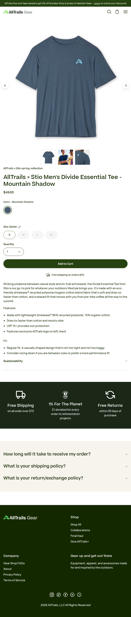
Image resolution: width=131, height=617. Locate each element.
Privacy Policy (12, 574)
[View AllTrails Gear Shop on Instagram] (52, 595)
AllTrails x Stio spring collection (23, 168)
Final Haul (77, 536)
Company (11, 556)
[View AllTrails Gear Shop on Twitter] (79, 595)
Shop (75, 517)
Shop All (76, 524)
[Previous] (5, 85)
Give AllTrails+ (80, 541)
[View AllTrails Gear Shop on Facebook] (65, 595)
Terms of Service (14, 580)
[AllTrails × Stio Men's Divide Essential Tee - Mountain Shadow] (48, 157)
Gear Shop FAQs (14, 563)
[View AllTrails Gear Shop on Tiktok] (59, 595)
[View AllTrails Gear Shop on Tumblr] (72, 595)
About (7, 569)
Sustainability (13, 361)
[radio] (7, 210)
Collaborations (80, 530)
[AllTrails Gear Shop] (17, 12)
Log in (97, 3)
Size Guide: (10, 227)
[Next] (125, 85)
